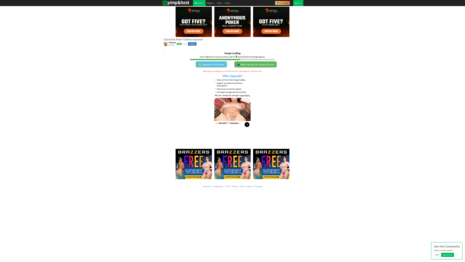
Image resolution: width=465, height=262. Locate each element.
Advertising (218, 186)
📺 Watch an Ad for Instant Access (255, 64)
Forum (227, 3)
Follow (192, 44)
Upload (200, 3)
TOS (227, 186)
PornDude (258, 186)
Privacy (234, 186)
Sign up (297, 3)
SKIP (437, 255)
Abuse (249, 186)
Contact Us (207, 186)
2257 (242, 186)
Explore (210, 3)
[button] (185, 44)
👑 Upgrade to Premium (211, 64)
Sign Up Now (447, 255)
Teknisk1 (172, 42)
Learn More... (245, 95)
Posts (219, 3)
